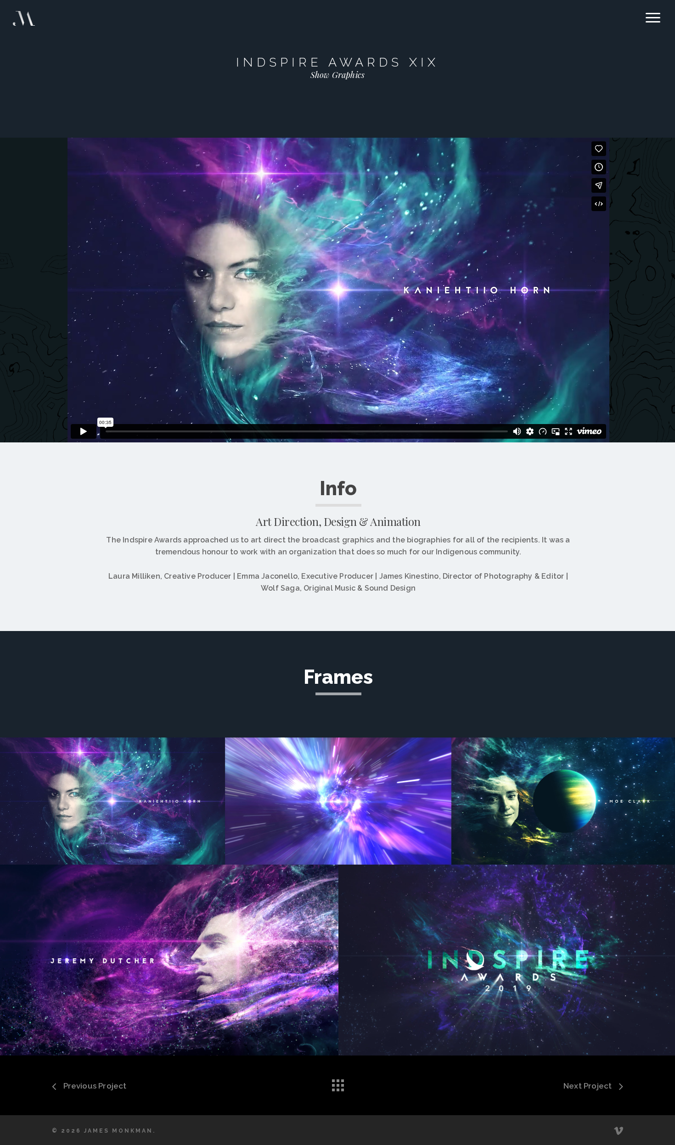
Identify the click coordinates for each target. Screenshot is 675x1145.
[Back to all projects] (337, 1083)
